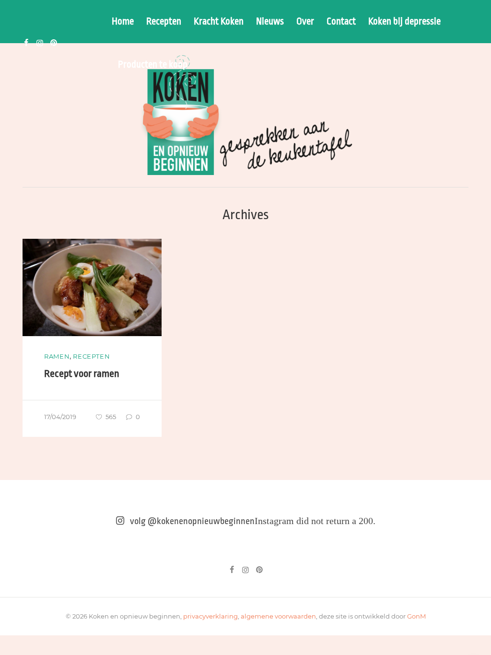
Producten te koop (152, 64)
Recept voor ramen (81, 373)
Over (305, 21)
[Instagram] (39, 43)
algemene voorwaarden (278, 616)
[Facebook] (26, 43)
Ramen (57, 356)
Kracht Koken (219, 21)
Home (123, 21)
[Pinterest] (53, 43)
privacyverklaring (210, 616)
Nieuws (270, 21)
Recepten (163, 21)
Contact (341, 21)
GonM (416, 616)
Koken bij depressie (404, 21)
